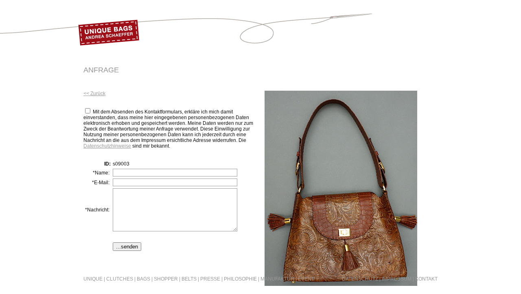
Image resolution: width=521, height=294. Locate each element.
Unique (93, 279)
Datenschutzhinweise (107, 146)
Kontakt (426, 279)
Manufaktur (277, 279)
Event (306, 279)
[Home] (108, 49)
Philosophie (240, 279)
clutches (119, 279)
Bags (143, 279)
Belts (189, 279)
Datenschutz (360, 279)
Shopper (166, 279)
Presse (210, 279)
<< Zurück (94, 93)
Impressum (397, 279)
